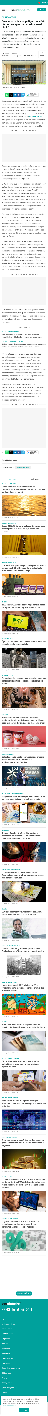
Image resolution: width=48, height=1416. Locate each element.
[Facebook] (31, 1309)
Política (5, 1343)
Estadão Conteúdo (9, 53)
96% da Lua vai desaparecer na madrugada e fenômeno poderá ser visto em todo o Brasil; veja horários (24, 345)
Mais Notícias (24, 1293)
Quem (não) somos (9, 1388)
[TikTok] (18, 1309)
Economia (6, 1348)
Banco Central (23, 467)
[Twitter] (27, 1309)
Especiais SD (7, 1363)
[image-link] (24, 505)
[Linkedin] (13, 1309)
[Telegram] (22, 1309)
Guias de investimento (11, 1368)
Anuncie (5, 1378)
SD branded (6, 1373)
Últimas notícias (8, 1324)
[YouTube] (8, 1309)
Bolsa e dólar (7, 1329)
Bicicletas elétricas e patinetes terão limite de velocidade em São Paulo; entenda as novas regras (22, 335)
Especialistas (7, 1358)
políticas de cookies (9, 1406)
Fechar (24, 1410)
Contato (5, 1392)
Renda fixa (6, 1353)
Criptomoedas (7, 1334)
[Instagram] (3, 1309)
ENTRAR (42, 10)
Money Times (7, 1383)
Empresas (6, 1338)
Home (4, 1319)
